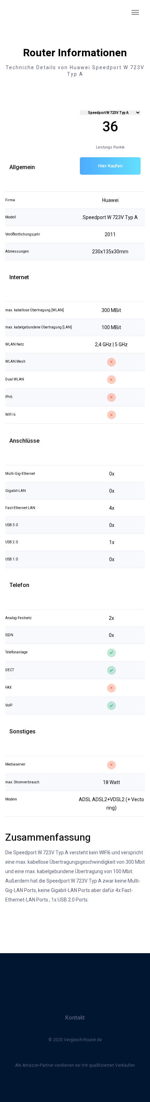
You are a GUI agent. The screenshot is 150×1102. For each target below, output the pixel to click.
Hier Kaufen (110, 165)
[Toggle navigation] (135, 12)
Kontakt (75, 1017)
